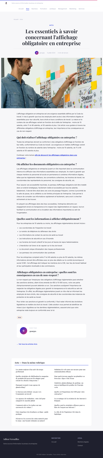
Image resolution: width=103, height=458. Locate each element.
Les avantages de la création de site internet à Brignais (70, 400)
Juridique (52, 9)
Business (35, 9)
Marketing (72, 9)
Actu (27, 9)
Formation (43, 9)
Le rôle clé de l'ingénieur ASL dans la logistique (67, 413)
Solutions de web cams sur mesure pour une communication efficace (69, 371)
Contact (80, 445)
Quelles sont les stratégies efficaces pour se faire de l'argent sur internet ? (69, 406)
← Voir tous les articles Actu (27, 344)
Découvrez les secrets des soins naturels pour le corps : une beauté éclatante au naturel (32, 420)
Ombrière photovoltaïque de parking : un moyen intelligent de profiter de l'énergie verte (68, 385)
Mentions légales (83, 442)
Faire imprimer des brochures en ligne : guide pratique (32, 413)
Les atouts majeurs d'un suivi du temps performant (29, 371)
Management (62, 9)
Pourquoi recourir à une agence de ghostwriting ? (28, 386)
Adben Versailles (11, 439)
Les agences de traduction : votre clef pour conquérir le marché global (30, 400)
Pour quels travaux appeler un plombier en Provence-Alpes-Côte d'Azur (69, 377)
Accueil (21, 9)
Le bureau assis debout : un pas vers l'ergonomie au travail (28, 393)
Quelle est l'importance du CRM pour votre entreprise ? (69, 393)
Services (81, 9)
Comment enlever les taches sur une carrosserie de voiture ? (28, 406)
